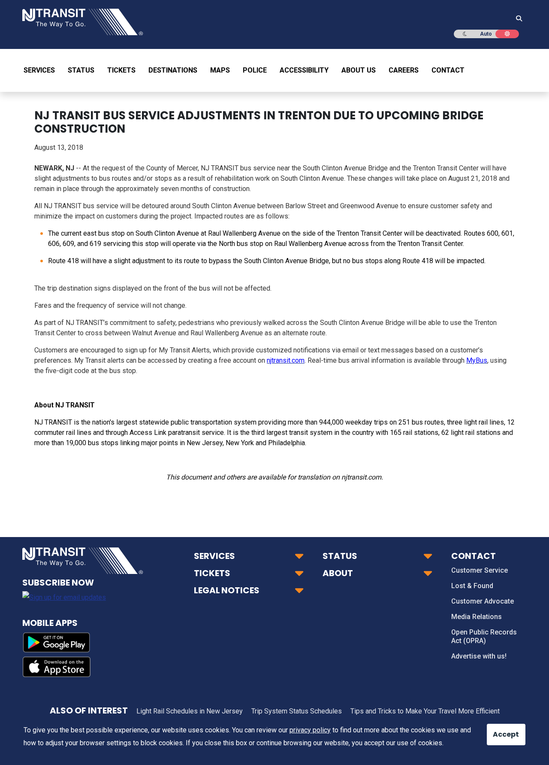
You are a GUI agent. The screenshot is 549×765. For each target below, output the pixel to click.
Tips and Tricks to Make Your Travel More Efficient (425, 711)
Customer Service (479, 570)
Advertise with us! (479, 656)
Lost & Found (472, 586)
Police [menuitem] (255, 70)
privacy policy (310, 730)
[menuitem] (42, 70)
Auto (486, 34)
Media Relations (476, 617)
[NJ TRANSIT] (82, 21)
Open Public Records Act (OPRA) (484, 636)
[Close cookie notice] (500, 730)
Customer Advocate (482, 601)
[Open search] (516, 19)
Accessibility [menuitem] (304, 70)
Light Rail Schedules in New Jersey (189, 711)
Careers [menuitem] (404, 70)
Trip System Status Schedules (296, 711)
